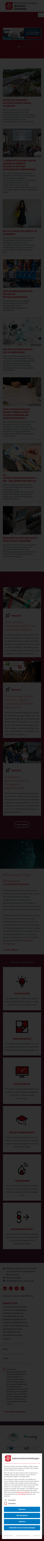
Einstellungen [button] (22, 1494)
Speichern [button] (22, 1509)
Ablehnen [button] (22, 1521)
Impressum (36, 1535)
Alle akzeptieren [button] (22, 1515)
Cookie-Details (8, 1535)
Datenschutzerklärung (23, 1492)
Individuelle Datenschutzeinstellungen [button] (22, 1528)
